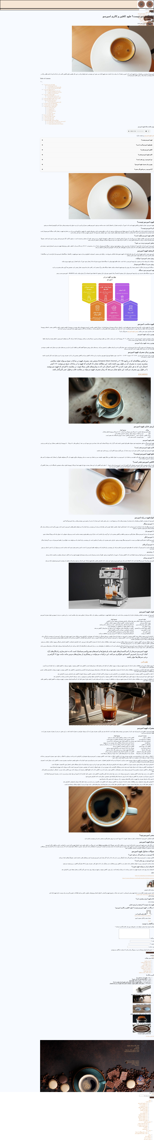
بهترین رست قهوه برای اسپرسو (54, 97)
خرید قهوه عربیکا (143, 1119)
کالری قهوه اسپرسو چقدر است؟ (54, 102)
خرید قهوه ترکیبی (143, 1104)
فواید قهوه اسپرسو (48, 114)
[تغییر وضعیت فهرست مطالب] (41, 82)
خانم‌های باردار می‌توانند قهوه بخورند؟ (56, 123)
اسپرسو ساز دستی (143, 1123)
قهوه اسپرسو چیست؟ (49, 84)
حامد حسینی (147, 22)
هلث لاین (144, 662)
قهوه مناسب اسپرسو (49, 94)
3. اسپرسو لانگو (51, 109)
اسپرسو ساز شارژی (142, 1124)
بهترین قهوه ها (147, 963)
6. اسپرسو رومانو (51, 113)
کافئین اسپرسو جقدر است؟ (51, 104)
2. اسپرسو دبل (51, 108)
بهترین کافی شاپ (146, 965)
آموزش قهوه (151, 25)
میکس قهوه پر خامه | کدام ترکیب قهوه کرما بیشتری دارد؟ (127, 982)
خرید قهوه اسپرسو (142, 13)
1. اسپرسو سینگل (51, 107)
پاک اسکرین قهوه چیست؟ (144, 1033)
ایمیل (152, 944)
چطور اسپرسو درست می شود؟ (54, 88)
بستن (152, 956)
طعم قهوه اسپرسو (52, 100)
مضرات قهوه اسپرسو (50, 116)
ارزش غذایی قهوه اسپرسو (50, 99)
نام (153, 941)
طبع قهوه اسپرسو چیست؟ (50, 103)
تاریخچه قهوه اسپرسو (49, 89)
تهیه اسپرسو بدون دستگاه (53, 93)
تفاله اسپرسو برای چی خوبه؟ (139, 979)
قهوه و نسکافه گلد (142, 17)
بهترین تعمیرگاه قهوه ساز (141, 1133)
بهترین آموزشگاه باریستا (141, 1132)
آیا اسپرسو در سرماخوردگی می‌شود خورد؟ (57, 121)
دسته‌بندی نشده (147, 969)
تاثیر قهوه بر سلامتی (146, 966)
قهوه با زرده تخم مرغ (141, 977)
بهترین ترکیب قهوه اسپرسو (53, 95)
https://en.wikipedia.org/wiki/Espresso (144, 875)
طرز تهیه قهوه (147, 971)
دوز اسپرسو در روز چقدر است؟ (55, 122)
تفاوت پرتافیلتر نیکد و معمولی (143, 1004)
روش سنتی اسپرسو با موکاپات (54, 90)
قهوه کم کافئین (143, 20)
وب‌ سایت (151, 946)
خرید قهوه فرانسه (142, 25)
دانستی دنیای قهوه (146, 968)
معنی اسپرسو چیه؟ (49, 117)
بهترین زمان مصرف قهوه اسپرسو (52, 98)
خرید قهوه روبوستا (143, 1117)
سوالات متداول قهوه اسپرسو (52, 120)
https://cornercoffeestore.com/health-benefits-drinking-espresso (138, 878)
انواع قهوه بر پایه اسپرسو (50, 106)
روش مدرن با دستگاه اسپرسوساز (55, 92)
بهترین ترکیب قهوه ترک (135, 980)
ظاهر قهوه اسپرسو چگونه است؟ (54, 87)
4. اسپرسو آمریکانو (52, 111)
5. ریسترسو (50, 112)
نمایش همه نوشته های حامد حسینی (145, 894)
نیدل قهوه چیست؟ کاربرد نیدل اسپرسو (141, 994)
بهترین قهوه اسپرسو (133, 331)
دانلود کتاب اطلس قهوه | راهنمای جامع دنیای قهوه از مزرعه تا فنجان (127, 983)
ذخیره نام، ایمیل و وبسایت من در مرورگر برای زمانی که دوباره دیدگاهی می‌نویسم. (131, 949)
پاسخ (149, 920)
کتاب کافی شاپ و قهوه (145, 972)
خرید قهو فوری (144, 1106)
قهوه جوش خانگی (143, 1126)
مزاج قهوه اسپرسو (49, 118)
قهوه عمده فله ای (143, 1120)
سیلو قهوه (145, 1129)
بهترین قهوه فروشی (146, 962)
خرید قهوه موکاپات (143, 1116)
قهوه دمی (145, 1111)
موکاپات (145, 1127)
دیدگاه (152, 938)
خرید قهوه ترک (144, 1113)
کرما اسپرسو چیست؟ (52, 85)
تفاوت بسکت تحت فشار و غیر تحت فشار (140, 1014)
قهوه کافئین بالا (143, 19)
